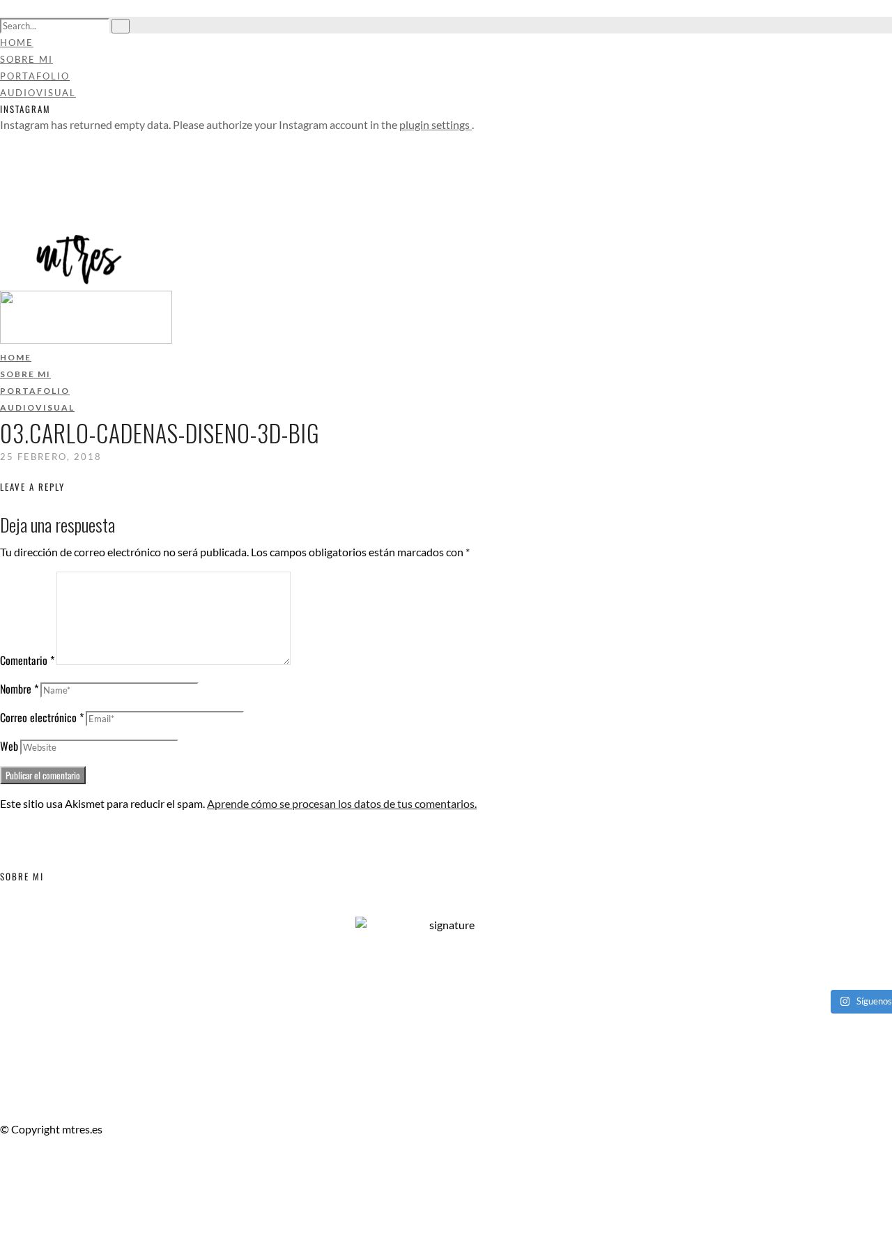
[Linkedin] (4, 191)
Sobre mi (26, 59)
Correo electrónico (42, 717)
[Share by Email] (4, 1229)
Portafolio (35, 76)
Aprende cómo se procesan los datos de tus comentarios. (342, 803)
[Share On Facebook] (6, 1179)
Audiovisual (38, 92)
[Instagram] (4, 208)
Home (16, 42)
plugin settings (435, 124)
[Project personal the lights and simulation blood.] (299, 973)
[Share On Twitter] (6, 1195)
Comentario (27, 660)
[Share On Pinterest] (6, 1212)
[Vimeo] (4, 174)
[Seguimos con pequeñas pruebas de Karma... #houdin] (299, 955)
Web (9, 746)
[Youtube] (4, 158)
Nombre (19, 688)
